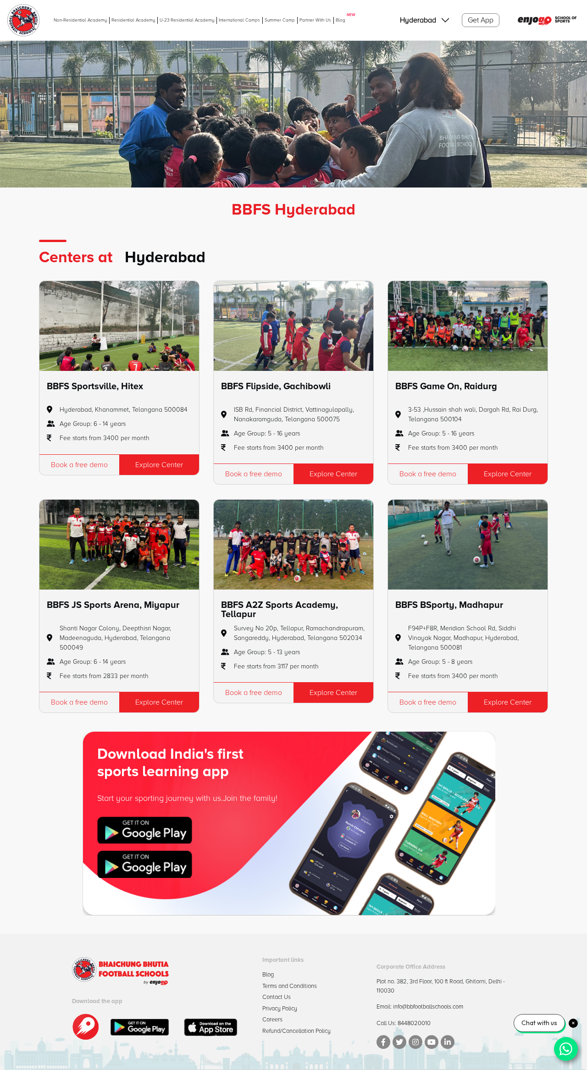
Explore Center (159, 464)
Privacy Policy (279, 1008)
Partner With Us (315, 20)
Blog (340, 20)
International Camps (239, 20)
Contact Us (276, 997)
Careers (272, 1019)
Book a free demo (79, 464)
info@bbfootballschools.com (428, 1006)
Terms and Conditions (289, 986)
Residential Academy (133, 20)
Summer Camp (280, 20)
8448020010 (414, 1023)
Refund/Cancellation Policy (296, 1031)
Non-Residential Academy (80, 20)
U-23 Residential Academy (187, 20)
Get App (480, 20)
